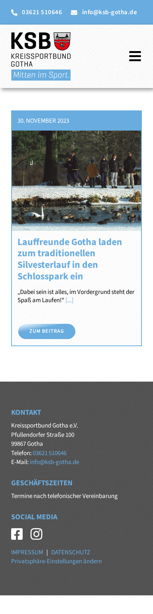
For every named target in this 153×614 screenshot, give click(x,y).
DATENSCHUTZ (70, 552)
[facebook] (17, 534)
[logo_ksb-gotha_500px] (41, 35)
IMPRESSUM (27, 552)
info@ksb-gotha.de (54, 462)
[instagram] (36, 534)
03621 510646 (49, 453)
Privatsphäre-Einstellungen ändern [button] (56, 561)
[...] (69, 300)
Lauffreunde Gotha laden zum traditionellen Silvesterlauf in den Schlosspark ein (69, 259)
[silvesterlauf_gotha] (76, 133)
